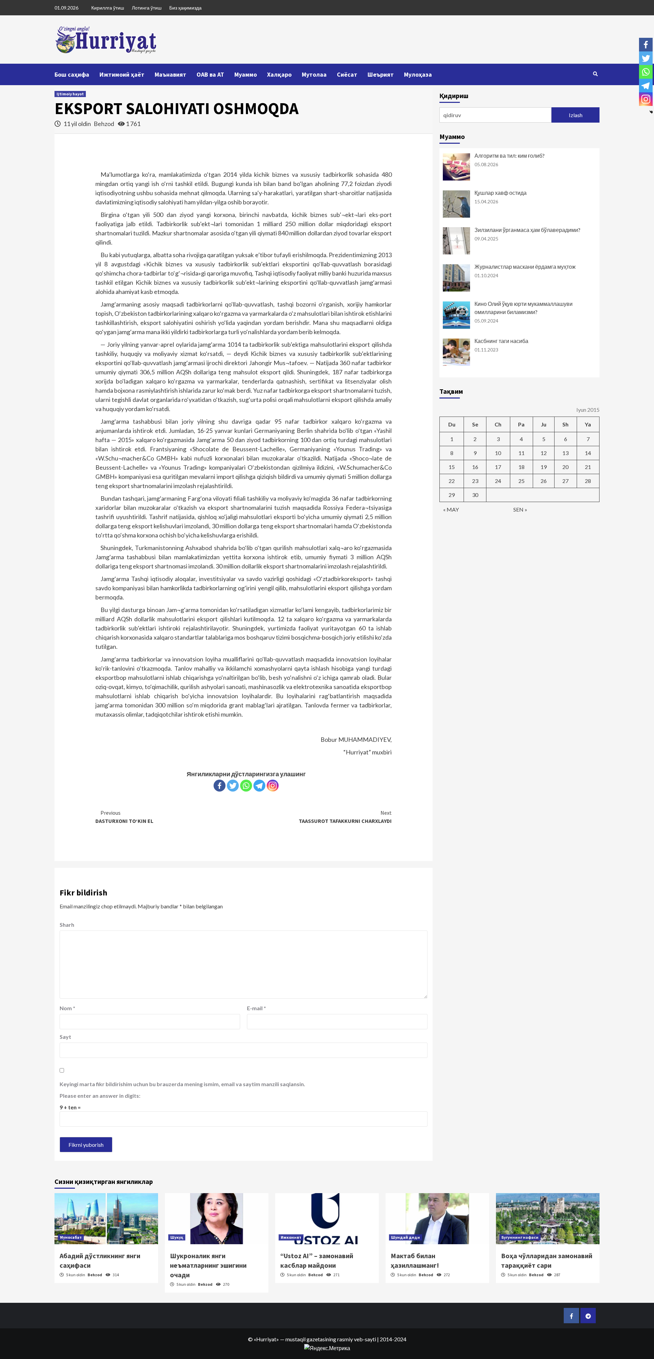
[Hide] (651, 112)
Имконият (291, 1237)
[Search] (595, 73)
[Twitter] (233, 786)
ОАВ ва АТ (210, 74)
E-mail (256, 1008)
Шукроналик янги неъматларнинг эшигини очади (208, 1265)
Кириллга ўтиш (107, 8)
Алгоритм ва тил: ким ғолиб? (509, 155)
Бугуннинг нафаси (520, 1237)
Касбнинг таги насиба (501, 341)
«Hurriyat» (266, 1339)
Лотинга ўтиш (146, 8)
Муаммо (245, 74)
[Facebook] (219, 786)
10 (498, 453)
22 (452, 481)
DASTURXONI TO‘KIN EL (124, 816)
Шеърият (381, 74)
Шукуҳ (176, 1237)
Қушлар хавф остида (500, 192)
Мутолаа (314, 74)
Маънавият (170, 74)
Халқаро (279, 74)
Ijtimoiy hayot (70, 93)
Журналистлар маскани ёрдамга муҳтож (525, 266)
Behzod (104, 123)
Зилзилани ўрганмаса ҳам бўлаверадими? (527, 229)
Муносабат (71, 1237)
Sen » (520, 509)
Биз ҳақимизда (185, 8)
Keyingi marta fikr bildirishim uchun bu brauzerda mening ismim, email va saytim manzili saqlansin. (182, 1084)
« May (451, 509)
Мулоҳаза (418, 74)
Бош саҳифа (71, 74)
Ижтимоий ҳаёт (121, 74)
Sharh (67, 924)
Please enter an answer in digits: (100, 1095)
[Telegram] (259, 786)
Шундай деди (405, 1237)
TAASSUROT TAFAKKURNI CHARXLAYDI (345, 816)
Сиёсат (347, 74)
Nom (67, 1008)
